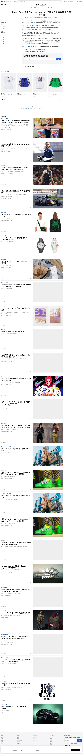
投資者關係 (51, 740)
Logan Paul (35, 21)
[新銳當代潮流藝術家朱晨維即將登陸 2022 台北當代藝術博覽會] (48, 386)
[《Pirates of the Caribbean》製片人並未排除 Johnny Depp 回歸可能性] (48, 409)
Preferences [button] (37, 750)
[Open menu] (2, 4)
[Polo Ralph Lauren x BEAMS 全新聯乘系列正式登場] (48, 269)
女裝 (18, 737)
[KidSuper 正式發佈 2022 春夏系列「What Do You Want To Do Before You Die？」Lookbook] (48, 433)
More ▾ (32, 729)
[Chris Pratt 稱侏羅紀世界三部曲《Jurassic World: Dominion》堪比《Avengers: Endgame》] (48, 644)
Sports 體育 (3, 20)
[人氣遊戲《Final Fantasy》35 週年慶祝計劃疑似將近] (48, 691)
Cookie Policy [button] (15, 750)
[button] (2, 28)
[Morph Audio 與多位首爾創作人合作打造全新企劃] (48, 456)
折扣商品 (18, 743)
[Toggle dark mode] (81, 5)
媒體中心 (50, 737)
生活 (45, 7)
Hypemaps (35, 737)
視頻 (48, 7)
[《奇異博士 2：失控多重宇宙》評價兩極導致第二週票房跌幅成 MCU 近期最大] (48, 292)
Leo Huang (3, 32)
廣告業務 (50, 741)
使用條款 (72, 743)
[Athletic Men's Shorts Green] (55, 82)
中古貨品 (18, 741)
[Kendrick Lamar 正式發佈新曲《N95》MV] (48, 339)
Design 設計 (3, 306)
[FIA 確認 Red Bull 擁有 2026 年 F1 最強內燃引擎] (48, 198)
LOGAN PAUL (33, 66)
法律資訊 (50, 743)
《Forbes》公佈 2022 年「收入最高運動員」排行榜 (36, 51)
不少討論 (31, 22)
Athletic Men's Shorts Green (52, 94)
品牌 (51, 7)
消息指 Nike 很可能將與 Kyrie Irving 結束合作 (35, 49)
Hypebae (34, 738)
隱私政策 (75, 743)
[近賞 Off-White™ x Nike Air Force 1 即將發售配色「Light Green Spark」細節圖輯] (48, 480)
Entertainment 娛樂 (4, 118)
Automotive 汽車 (4, 704)
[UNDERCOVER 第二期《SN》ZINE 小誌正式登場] (48, 316)
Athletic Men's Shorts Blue (21, 94)
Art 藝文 (2, 376)
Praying (2, 93)
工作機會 (50, 738)
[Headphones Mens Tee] (40, 82)
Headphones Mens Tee (36, 94)
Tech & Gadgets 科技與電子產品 (6, 446)
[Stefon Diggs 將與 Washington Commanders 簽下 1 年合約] (48, 152)
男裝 (18, 735)
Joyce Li (4, 129)
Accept (75, 750)
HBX (34, 740)
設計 (38, 7)
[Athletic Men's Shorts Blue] (24, 82)
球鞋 (32, 7)
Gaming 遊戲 (3, 681)
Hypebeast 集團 (51, 735)
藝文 (35, 7)
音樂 (41, 7)
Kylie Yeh (4, 220)
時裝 (28, 7)
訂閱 (58, 59)
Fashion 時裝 (3, 212)
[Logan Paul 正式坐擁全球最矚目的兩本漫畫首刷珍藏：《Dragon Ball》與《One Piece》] (48, 128)
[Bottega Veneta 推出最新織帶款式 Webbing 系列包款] (48, 222)
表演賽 (51, 21)
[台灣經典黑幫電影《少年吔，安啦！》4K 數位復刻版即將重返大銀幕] (48, 363)
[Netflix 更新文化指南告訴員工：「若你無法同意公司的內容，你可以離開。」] (48, 597)
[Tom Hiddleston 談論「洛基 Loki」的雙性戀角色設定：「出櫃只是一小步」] (48, 667)
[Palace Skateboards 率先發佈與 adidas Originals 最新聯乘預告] (48, 573)
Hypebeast (35, 735)
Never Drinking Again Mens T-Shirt (6, 94)
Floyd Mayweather (26, 21)
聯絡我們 (50, 744)
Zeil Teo (4, 267)
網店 (54, 7)
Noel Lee (4, 361)
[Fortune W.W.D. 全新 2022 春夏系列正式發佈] (48, 620)
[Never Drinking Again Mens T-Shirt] (8, 82)
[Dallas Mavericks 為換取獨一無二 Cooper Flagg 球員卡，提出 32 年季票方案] (48, 175)
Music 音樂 (3, 329)
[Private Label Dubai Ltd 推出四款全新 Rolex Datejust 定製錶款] (48, 245)
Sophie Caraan (5, 173)
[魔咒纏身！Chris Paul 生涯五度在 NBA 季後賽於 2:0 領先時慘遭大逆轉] (48, 550)
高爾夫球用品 (19, 740)
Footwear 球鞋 (3, 470)
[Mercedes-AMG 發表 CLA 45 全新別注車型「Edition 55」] (48, 714)
